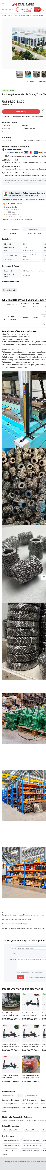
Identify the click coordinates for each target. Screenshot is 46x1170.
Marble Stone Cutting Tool (30, 1150)
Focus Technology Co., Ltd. (27, 1161)
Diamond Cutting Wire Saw (13, 1130)
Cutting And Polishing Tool (32, 1145)
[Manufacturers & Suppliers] (23, 4)
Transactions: (35, 200)
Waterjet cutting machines (10, 1108)
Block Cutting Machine (9, 1104)
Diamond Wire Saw (37, 15)
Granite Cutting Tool (10, 1150)
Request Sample (37, 116)
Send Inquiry (21, 112)
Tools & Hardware (13, 15)
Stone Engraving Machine (30, 1108)
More (4, 1154)
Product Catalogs (32, 1096)
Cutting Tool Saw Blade (11, 1145)
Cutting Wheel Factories (31, 1140)
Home (4, 15)
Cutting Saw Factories (11, 1140)
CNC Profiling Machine (29, 1100)
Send (20, 977)
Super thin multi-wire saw (10, 1100)
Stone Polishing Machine (30, 1104)
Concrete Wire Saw (32, 1130)
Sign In (5, 219)
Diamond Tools (25, 15)
